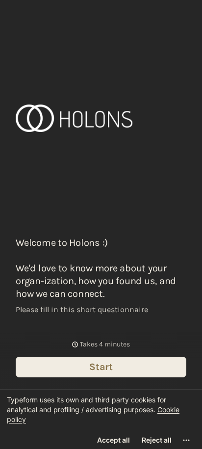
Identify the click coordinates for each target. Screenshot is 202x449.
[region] (101, 419)
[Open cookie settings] (186, 440)
